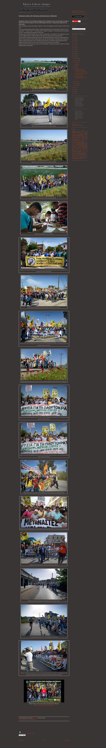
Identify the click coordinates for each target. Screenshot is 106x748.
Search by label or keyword (77, 11)
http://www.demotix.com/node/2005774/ (27, 719)
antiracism (24, 733)
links (73, 146)
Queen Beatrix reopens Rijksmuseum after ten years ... (80, 78)
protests (33, 733)
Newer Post (21, 740)
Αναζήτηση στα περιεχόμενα (77, 125)
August (76, 64)
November (77, 60)
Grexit (85, 142)
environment (83, 139)
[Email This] (19, 735)
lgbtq (80, 145)
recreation (74, 153)
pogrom (75, 148)
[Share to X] (22, 735)
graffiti (73, 142)
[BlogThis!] (20, 735)
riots (81, 154)
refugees (79, 153)
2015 (75, 53)
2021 (75, 43)
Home (44, 740)
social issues (78, 155)
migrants (29, 733)
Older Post (67, 740)
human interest (74, 143)
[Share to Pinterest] (25, 735)
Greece (78, 142)
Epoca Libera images (36, 4)
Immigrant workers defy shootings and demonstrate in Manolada (38, 16)
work (83, 158)
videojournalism (75, 158)
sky (74, 155)
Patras (86, 147)
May (76, 66)
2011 (75, 89)
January (76, 85)
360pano (74, 131)
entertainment (75, 139)
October (76, 62)
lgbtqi (85, 145)
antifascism (83, 131)
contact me (35, 717)
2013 (75, 56)
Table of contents (75, 124)
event (73, 140)
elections (84, 138)
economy (74, 138)
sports (83, 155)
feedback (79, 140)
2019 (75, 45)
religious (85, 153)
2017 (75, 49)
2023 (75, 40)
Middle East (77, 146)
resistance (76, 154)
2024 (75, 38)
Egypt (79, 138)
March (76, 81)
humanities (74, 145)
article (81, 132)
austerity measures (76, 135)
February (76, 83)
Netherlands (82, 147)
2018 (75, 47)
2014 (75, 55)
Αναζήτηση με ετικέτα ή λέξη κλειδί (79, 12)
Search (73, 27)
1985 (75, 93)
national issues (75, 147)
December (77, 58)
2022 (75, 41)
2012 (75, 87)
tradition (81, 157)
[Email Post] (20, 732)
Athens (81, 134)
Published (83, 151)
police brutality (82, 148)
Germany (84, 140)
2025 (75, 36)
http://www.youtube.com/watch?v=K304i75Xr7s (44, 705)
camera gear (85, 135)
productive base (82, 150)
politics (73, 150)
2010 (75, 91)
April (76, 68)
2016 (75, 51)
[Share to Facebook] (23, 735)
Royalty (86, 154)
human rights (82, 143)
